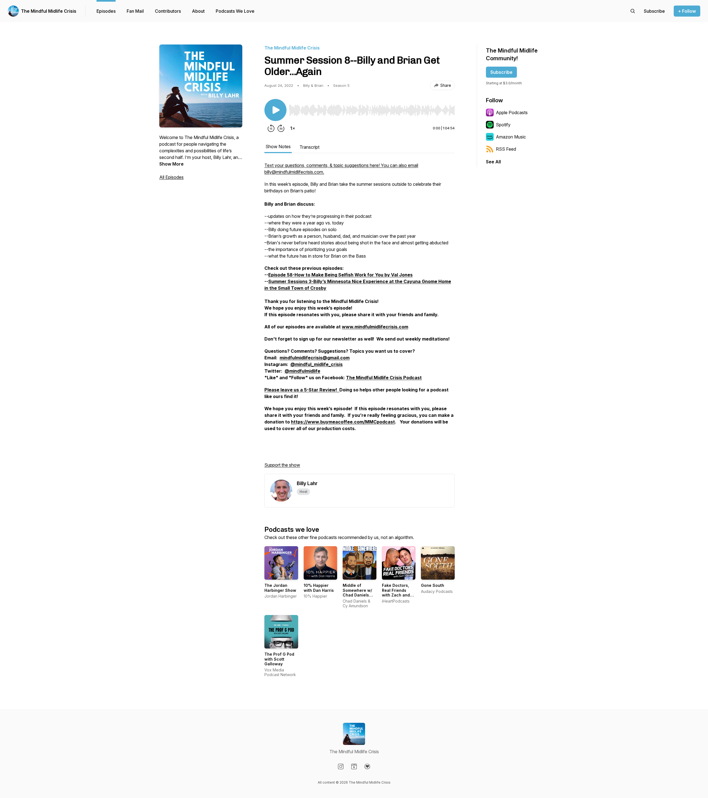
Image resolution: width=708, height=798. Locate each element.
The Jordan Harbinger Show (280, 588)
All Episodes (171, 177)
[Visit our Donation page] (367, 766)
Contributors (168, 11)
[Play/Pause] (275, 110)
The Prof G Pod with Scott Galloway (279, 659)
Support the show (282, 465)
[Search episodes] (633, 11)
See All (493, 161)
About (198, 11)
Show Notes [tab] (278, 146)
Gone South (432, 585)
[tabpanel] (359, 318)
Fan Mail (135, 11)
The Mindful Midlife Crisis (48, 11)
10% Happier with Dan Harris (319, 588)
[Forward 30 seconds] (281, 128)
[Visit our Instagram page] (340, 766)
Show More (171, 164)
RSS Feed (506, 149)
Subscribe (501, 72)
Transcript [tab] (309, 147)
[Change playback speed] (292, 128)
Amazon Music (511, 137)
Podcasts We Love (235, 11)
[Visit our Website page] (354, 766)
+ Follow (687, 11)
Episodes (106, 11)
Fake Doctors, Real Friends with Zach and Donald (396, 592)
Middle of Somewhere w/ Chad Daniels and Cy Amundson (357, 595)
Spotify (503, 124)
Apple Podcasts (512, 112)
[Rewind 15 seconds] (271, 128)
